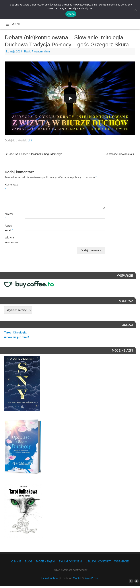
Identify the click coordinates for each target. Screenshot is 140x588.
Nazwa (9, 216)
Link (30, 140)
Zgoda (71, 13)
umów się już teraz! (16, 337)
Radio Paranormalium (37, 51)
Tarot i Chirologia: (15, 332)
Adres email (9, 228)
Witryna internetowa (10, 240)
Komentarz (10, 187)
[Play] (70, 98)
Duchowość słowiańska (119, 153)
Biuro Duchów (49, 578)
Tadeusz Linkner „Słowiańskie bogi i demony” (34, 153)
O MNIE (16, 561)
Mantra (77, 578)
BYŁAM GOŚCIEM (70, 561)
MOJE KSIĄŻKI (45, 561)
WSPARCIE (121, 561)
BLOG (28, 561)
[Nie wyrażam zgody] (135, 10)
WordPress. (92, 578)
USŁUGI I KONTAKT (98, 561)
